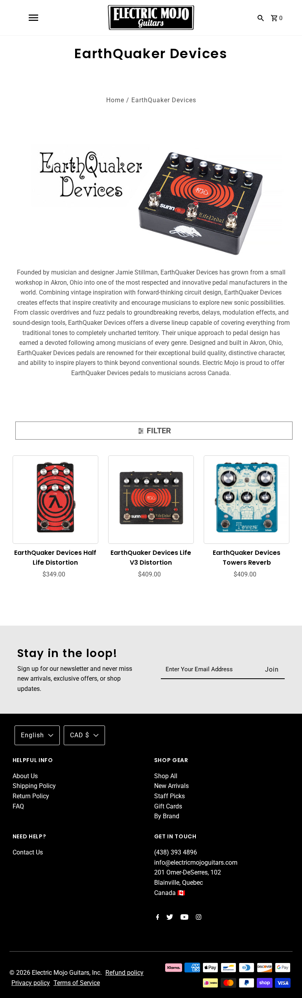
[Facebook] (156, 918)
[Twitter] (168, 918)
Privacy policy (30, 983)
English (32, 735)
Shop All (165, 776)
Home (115, 100)
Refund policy (124, 972)
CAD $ (79, 735)
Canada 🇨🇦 (169, 893)
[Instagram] (197, 918)
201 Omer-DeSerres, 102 (187, 872)
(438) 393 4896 (175, 852)
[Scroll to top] (286, 982)
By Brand (166, 816)
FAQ (18, 806)
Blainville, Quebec (178, 882)
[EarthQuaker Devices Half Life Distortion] (55, 498)
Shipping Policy (34, 786)
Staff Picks (169, 796)
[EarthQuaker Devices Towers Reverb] (246, 498)
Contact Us (28, 852)
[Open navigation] (33, 18)
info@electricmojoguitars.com (196, 862)
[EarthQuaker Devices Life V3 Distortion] (151, 498)
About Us (25, 776)
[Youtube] (183, 918)
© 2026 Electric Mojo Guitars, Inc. (56, 972)
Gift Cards (168, 806)
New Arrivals (171, 786)
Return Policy (31, 796)
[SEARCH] (261, 17)
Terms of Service (76, 983)
